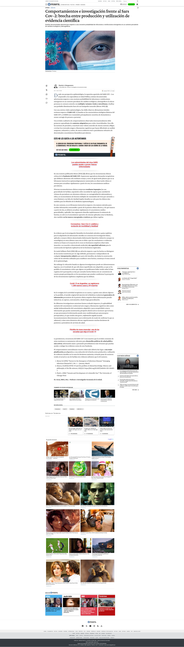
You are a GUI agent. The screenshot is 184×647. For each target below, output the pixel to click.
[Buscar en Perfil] (137, 1)
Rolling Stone (98, 635)
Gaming (128, 631)
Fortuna (87, 633)
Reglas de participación (104, 637)
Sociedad (82, 4)
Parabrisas (92, 633)
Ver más (134, 389)
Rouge (96, 633)
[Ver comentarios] (138, 8)
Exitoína (113, 1)
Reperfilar (93, 631)
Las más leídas (123, 356)
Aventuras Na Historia (89, 635)
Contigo (81, 635)
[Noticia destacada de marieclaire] (71, 597)
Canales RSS (72, 637)
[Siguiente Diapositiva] (114, 427)
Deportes (81, 631)
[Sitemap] (101, 626)
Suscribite (131, 4)
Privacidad (92, 637)
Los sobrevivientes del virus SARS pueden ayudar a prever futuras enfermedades (84, 164)
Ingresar (124, 4)
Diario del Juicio (137, 631)
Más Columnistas (131, 304)
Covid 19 (65, 409)
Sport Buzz (104, 635)
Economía (60, 631)
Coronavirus (57, 409)
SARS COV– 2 (80, 409)
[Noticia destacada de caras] (89, 597)
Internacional (71, 631)
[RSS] (97, 626)
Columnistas (123, 268)
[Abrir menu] (46, 4)
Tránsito (112, 637)
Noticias (105, 1)
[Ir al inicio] (54, 4)
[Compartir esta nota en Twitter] (46, 90)
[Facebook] (82, 626)
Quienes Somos (79, 637)
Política (72, 4)
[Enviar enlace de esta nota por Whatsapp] (46, 94)
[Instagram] (94, 626)
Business (100, 1)
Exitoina (124, 631)
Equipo (97, 637)
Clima (76, 631)
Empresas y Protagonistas (107, 631)
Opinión (78, 4)
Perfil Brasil (118, 1)
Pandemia (72, 409)
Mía (99, 633)
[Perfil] (54, 593)
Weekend (82, 633)
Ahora (45, 631)
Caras (109, 1)
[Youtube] (90, 626)
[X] (86, 626)
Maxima (113, 635)
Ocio (85, 631)
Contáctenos (86, 637)
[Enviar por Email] (46, 98)
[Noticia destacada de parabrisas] (106, 597)
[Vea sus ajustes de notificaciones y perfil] (137, 4)
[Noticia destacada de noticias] (53, 597)
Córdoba (88, 631)
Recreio (109, 635)
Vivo (132, 631)
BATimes (103, 633)
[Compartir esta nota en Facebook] (46, 85)
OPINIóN (47, 7)
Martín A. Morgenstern (66, 85)
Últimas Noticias (65, 4)
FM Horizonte (109, 633)
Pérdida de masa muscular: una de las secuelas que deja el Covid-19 (84, 331)
